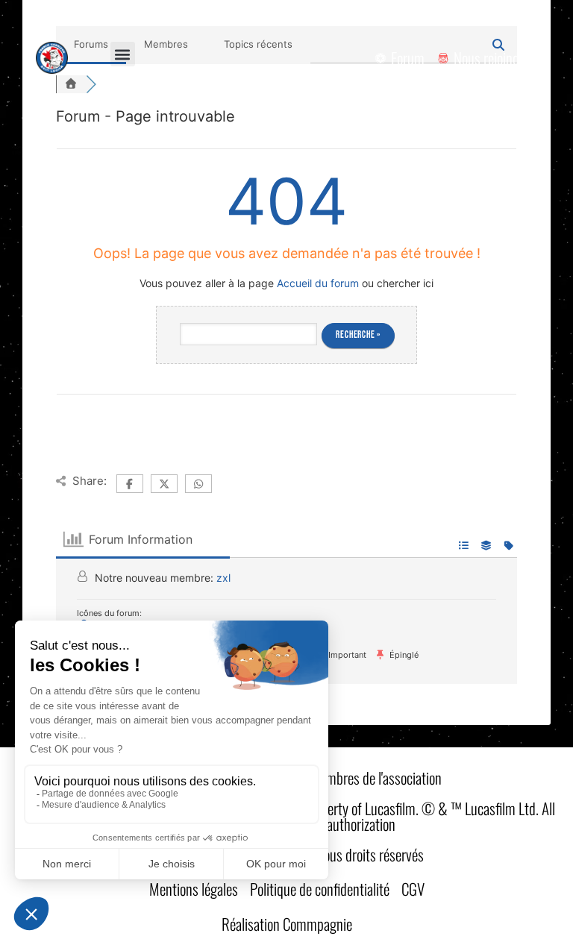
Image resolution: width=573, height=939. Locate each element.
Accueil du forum (318, 283)
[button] (122, 54)
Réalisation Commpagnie (287, 923)
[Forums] (71, 84)
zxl (223, 577)
